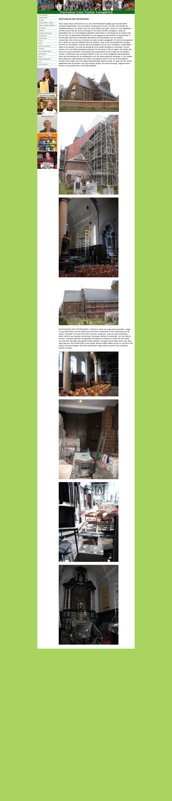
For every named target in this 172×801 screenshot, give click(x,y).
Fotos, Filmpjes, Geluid (44, 51)
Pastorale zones (42, 38)
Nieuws (40, 56)
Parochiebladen (42, 35)
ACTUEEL (41, 20)
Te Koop (40, 41)
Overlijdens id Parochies (45, 33)
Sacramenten (42, 28)
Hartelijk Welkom (42, 17)
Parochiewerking (42, 15)
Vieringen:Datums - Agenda (45, 23)
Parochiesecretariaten (44, 46)
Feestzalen (41, 48)
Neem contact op (42, 64)
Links (39, 61)
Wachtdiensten (42, 54)
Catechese (41, 30)
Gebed (40, 43)
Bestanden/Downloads (44, 59)
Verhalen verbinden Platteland (46, 25)
